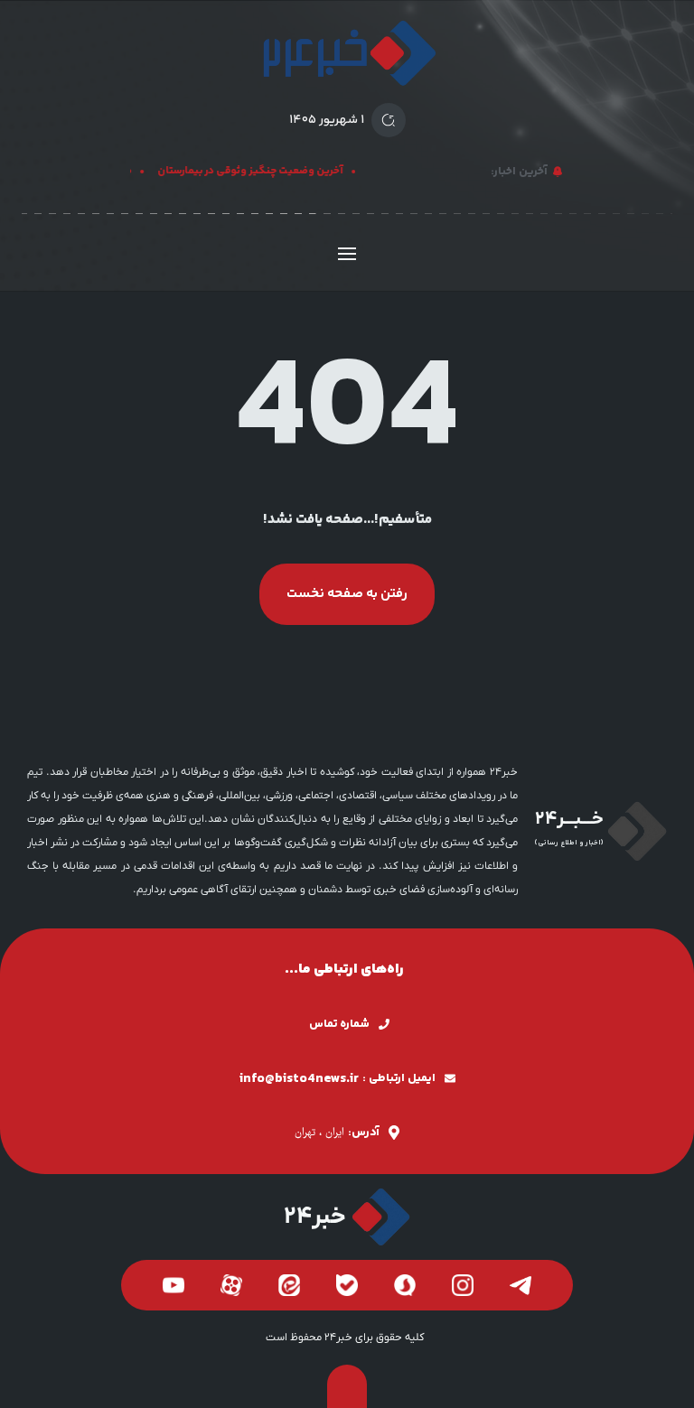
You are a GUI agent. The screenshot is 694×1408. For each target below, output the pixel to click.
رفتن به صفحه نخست (347, 593)
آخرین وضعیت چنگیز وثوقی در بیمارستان (256, 171)
